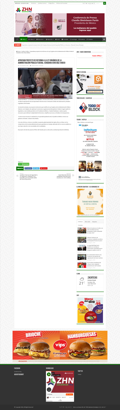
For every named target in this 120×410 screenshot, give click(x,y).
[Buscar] (104, 3)
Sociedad (65, 39)
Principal (41, 65)
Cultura (32, 39)
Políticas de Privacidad (61, 3)
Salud (58, 39)
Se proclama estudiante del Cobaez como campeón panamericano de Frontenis (94, 264)
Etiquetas (94, 221)
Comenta (80, 225)
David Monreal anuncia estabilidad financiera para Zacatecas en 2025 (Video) (64, 175)
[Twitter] (86, 3)
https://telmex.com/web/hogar (85, 122)
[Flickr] (88, 3)
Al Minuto (80, 221)
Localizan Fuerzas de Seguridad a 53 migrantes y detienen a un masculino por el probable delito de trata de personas (29, 176)
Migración (50, 39)
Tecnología (74, 39)
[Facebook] (84, 3)
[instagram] (94, 3)
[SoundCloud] (92, 3)
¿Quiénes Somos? (42, 3)
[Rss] (83, 3)
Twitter (80, 371)
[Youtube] (90, 3)
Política (24, 39)
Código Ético (51, 3)
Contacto (90, 39)
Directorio (33, 3)
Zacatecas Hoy (17, 371)
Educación (40, 39)
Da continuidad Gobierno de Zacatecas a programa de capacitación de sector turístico (95, 256)
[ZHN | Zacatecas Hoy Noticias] (24, 9)
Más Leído (87, 221)
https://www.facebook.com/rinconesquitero (88, 215)
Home (17, 39)
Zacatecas (82, 39)
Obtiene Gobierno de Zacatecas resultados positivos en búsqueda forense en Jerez (95, 239)
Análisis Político (25, 51)
